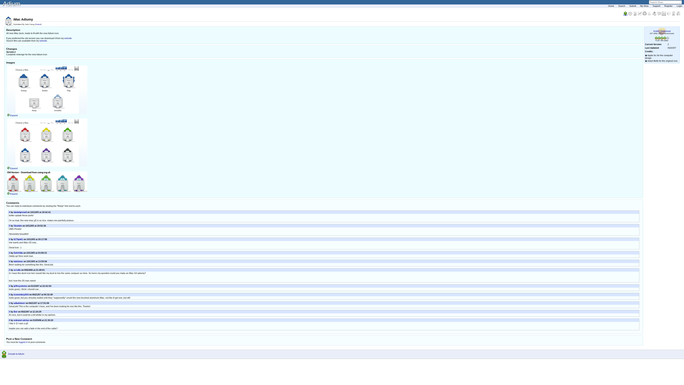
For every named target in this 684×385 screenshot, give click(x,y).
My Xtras (644, 6)
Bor (15, 311)
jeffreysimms (20, 286)
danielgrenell (20, 212)
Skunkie (18, 226)
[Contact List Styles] (635, 15)
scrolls (17, 270)
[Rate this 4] (664, 38)
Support (656, 6)
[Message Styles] (640, 15)
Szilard (38, 24)
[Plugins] (669, 15)
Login (679, 6)
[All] (678, 15)
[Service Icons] (659, 15)
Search (621, 6)
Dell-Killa (18, 253)
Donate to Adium (16, 354)
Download (666, 31)
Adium (11, 3)
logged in (23, 342)
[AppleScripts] (649, 15)
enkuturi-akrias (21, 320)
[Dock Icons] (625, 15)
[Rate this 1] (656, 38)
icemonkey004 (21, 294)
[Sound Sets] (644, 15)
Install (656, 31)
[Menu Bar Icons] (664, 15)
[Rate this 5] (667, 38)
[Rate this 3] (661, 38)
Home (611, 6)
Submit (632, 6)
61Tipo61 (18, 239)
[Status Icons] (654, 15)
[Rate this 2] (659, 38)
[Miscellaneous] (673, 15)
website (68, 38)
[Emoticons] (630, 15)
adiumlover (19, 303)
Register (668, 6)
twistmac (18, 261)
